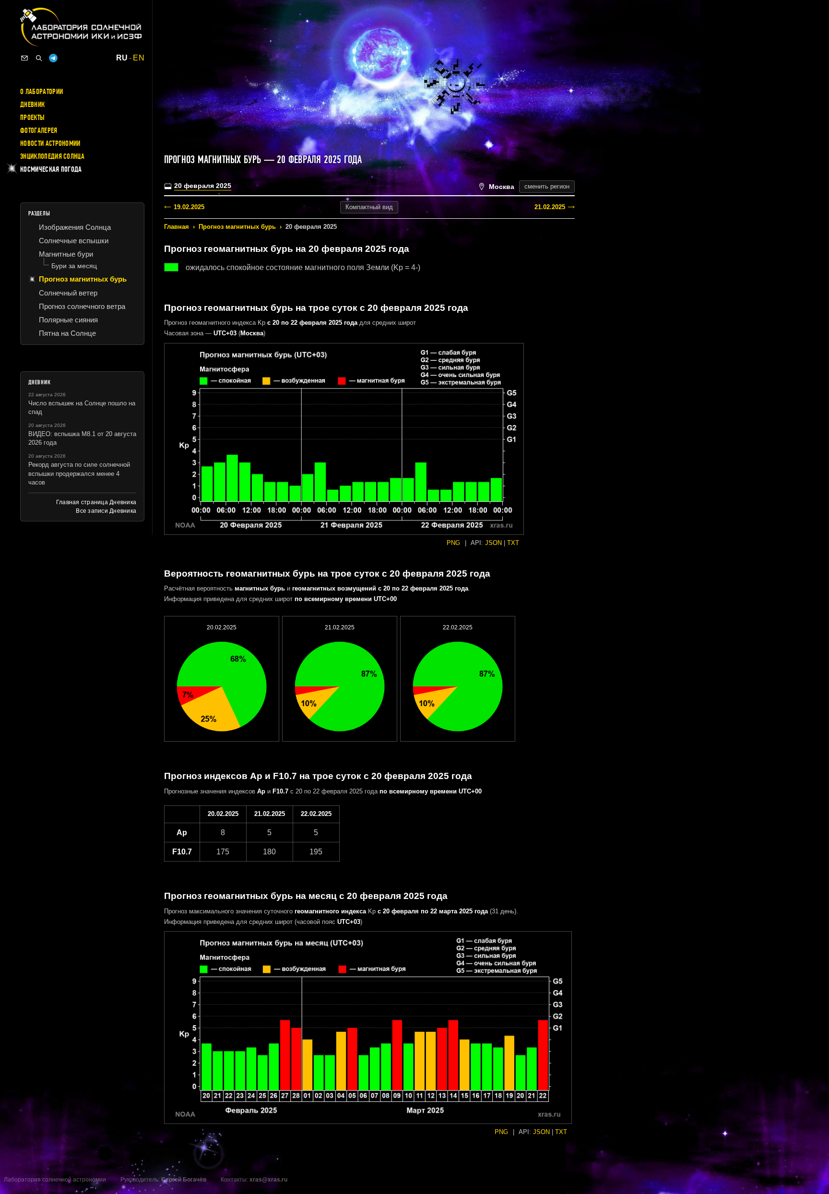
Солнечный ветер (68, 293)
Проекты (32, 117)
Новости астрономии (50, 143)
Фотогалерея (39, 130)
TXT (513, 542)
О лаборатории (41, 91)
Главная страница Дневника (96, 502)
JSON (493, 542)
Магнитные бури (66, 254)
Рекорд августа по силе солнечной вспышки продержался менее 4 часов (79, 473)
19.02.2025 (189, 207)
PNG (453, 542)
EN (138, 58)
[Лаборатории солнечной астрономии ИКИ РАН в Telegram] (53, 58)
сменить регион (546, 186)
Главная (176, 226)
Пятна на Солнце (67, 333)
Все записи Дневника (106, 511)
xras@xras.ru (268, 1179)
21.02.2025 (549, 207)
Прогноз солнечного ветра (82, 306)
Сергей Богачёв (183, 1179)
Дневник (32, 104)
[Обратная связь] (24, 58)
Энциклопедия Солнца (52, 156)
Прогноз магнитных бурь (237, 226)
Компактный (369, 207)
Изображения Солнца (75, 227)
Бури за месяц (74, 266)
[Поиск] (39, 58)
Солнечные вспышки (73, 240)
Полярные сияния (68, 320)
